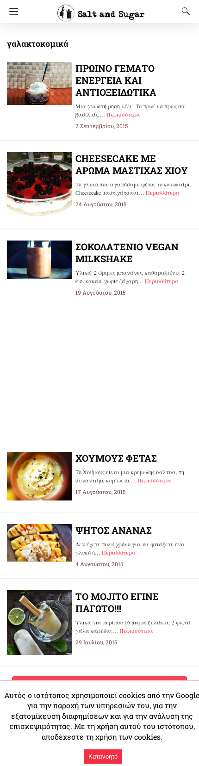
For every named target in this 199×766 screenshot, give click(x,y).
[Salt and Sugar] (101, 9)
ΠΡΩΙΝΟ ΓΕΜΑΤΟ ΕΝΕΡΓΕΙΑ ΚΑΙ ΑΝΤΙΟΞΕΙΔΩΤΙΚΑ (115, 80)
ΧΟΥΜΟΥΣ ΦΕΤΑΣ (116, 458)
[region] (99, 372)
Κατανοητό (103, 756)
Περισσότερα (123, 114)
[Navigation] (11, 11)
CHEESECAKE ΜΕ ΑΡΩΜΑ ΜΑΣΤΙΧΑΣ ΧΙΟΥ (131, 164)
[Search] (183, 11)
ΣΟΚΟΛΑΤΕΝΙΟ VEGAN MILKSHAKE (127, 253)
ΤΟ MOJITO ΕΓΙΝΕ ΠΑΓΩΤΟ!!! (117, 602)
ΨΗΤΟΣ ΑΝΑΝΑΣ (113, 530)
